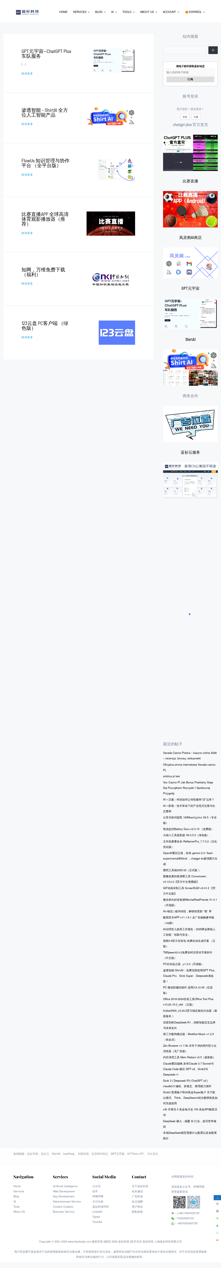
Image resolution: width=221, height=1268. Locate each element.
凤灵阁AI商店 (190, 237)
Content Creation (63, 1206)
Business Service (63, 1211)
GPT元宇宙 (190, 288)
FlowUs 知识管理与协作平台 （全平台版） (46, 162)
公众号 (96, 1186)
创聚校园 (83, 1154)
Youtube (97, 1222)
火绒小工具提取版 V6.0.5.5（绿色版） (186, 835)
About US (19, 1211)
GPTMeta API (136, 1154)
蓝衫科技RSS (100, 1206)
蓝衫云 (45, 1154)
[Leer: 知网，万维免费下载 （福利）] (111, 279)
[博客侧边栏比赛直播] (190, 209)
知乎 (95, 1191)
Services (18, 1191)
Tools (16, 1206)
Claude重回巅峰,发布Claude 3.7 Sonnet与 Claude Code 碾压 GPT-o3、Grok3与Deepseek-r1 (188, 1068)
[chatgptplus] (190, 153)
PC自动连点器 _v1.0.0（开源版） (183, 964)
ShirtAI (190, 339)
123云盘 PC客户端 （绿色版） (45, 325)
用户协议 (137, 1206)
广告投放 (137, 1196)
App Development (63, 1196)
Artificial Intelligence (65, 1186)
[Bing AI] (190, 367)
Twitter (96, 1217)
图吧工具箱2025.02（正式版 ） (182, 870)
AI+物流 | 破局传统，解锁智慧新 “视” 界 (187, 911)
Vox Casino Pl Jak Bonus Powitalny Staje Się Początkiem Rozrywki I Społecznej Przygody (188, 787)
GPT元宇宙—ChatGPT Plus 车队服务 (46, 53)
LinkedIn (97, 1211)
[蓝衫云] (190, 480)
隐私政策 (137, 1211)
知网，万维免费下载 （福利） (43, 272)
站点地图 (137, 1201)
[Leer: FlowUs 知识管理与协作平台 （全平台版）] (115, 169)
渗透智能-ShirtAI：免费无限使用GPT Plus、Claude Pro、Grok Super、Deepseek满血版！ (190, 975)
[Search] (213, 50)
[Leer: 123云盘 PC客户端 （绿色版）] (117, 332)
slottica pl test (171, 776)
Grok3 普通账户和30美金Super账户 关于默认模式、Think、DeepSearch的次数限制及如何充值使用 (190, 1097)
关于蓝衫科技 (140, 1186)
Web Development (64, 1191)
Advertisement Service (67, 1201)
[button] (88, 12)
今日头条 (97, 1201)
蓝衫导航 (32, 1154)
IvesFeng (68, 1154)
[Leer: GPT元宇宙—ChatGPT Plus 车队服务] (113, 60)
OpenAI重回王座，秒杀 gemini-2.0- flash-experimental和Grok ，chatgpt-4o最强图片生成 (190, 858)
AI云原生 (152, 1154)
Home (17, 1186)
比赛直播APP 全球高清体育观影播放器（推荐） (45, 218)
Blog (16, 1196)
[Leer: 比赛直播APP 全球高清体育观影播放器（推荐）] (111, 223)
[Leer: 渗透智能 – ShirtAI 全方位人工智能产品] (111, 116)
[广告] (190, 424)
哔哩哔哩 (97, 1196)
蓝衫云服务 (190, 452)
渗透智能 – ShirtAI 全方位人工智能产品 (45, 112)
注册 (196, 116)
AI (14, 1201)
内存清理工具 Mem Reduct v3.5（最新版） (189, 1057)
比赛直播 (190, 181)
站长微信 (137, 1191)
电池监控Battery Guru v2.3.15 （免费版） (188, 829)
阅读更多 (27, 73)
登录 (185, 116)
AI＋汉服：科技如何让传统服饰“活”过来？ (188, 799)
